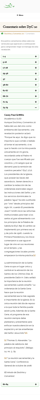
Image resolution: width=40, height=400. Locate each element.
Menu (21, 15)
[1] (34, 255)
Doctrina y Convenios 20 (14, 34)
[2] (5, 358)
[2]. (26, 333)
